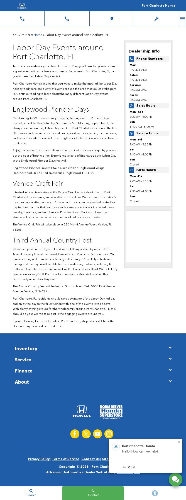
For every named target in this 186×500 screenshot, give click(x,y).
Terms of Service (65, 459)
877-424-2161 (138, 70)
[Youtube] (97, 433)
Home (38, 35)
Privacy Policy (39, 459)
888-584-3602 (138, 90)
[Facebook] (74, 433)
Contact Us (90, 459)
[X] (86, 433)
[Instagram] (108, 433)
